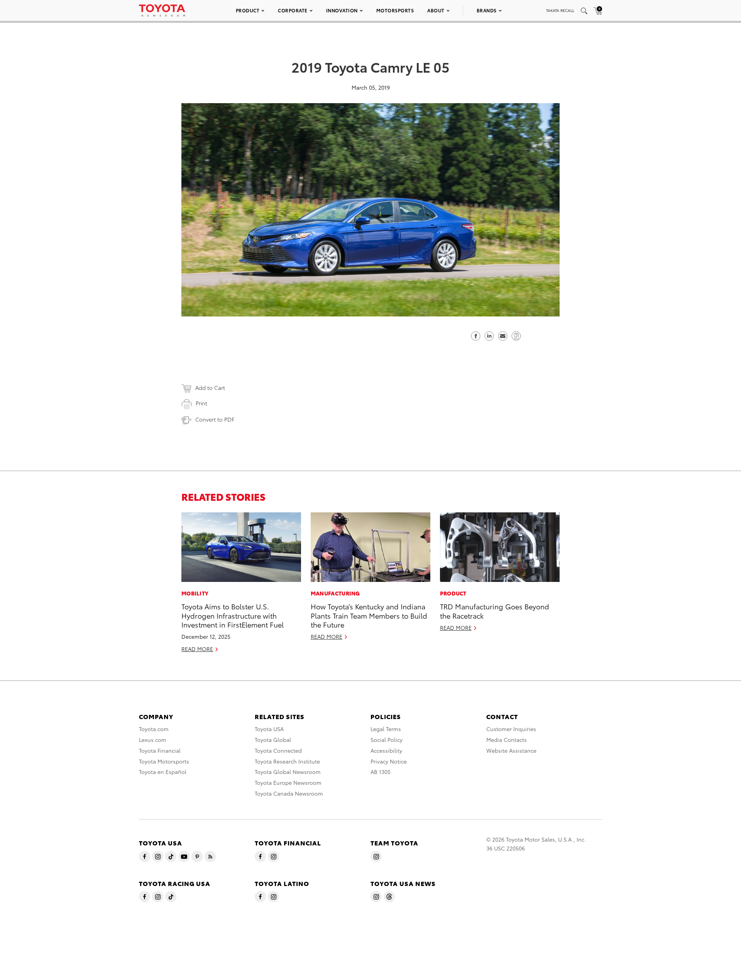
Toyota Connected (278, 750)
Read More (197, 649)
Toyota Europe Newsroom (288, 782)
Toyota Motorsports (164, 761)
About (436, 10)
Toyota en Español (162, 772)
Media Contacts (506, 739)
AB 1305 (380, 772)
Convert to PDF (214, 419)
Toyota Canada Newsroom (289, 793)
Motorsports (395, 10)
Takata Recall (560, 10)
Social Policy (386, 739)
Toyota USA (269, 729)
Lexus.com (152, 739)
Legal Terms (385, 729)
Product (248, 10)
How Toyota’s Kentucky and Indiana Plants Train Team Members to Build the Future (369, 615)
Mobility (194, 593)
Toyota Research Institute (287, 761)
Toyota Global (273, 739)
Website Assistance (511, 750)
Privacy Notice (388, 761)
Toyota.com (154, 729)
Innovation (342, 10)
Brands (487, 10)
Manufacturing (335, 593)
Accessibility (386, 750)
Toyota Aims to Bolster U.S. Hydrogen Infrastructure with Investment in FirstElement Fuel (232, 615)
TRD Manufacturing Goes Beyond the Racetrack (494, 610)
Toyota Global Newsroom (288, 772)
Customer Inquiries (511, 729)
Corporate (293, 10)
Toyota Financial (160, 750)
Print (201, 403)
